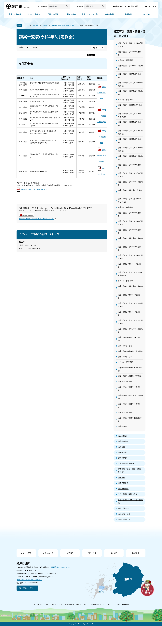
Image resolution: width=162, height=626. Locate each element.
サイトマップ (56, 604)
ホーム (26, 25)
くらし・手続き (34, 14)
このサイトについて (40, 604)
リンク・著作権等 (122, 604)
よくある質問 (26, 553)
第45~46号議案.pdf (101, 137)
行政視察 (121, 478)
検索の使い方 (120, 6)
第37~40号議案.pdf (101, 92)
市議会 (45, 25)
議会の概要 (122, 436)
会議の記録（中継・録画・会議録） (130, 501)
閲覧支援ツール (137, 6)
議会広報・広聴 (124, 514)
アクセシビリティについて (101, 604)
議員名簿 (121, 447)
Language (152, 6)
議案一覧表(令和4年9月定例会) (130, 376)
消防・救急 (92, 553)
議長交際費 (122, 452)
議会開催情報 (123, 489)
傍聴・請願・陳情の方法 (127, 494)
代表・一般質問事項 (126, 463)
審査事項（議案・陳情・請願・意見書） (64, 25)
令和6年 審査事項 (125, 207)
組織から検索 (48, 553)
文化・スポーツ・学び (90, 14)
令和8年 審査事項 (125, 60)
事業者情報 (109, 14)
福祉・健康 (71, 14)
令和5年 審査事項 (125, 281)
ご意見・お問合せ (28, 588)
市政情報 (128, 14)
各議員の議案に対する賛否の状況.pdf (35, 189)
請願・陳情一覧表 (125, 346)
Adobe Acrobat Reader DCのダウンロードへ (36, 219)
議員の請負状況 (124, 519)
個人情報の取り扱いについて (76, 604)
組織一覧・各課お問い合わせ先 (29, 580)
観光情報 (147, 14)
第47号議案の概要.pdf (101, 155)
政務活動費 (122, 458)
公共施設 (113, 553)
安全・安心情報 (15, 14)
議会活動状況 (123, 483)
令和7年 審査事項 (125, 100)
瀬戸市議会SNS (124, 508)
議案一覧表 (122, 426)
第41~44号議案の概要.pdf (101, 116)
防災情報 (70, 553)
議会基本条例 (123, 441)
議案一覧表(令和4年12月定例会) (130, 351)
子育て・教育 (52, 14)
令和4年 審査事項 (125, 362)
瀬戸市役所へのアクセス (61, 567)
